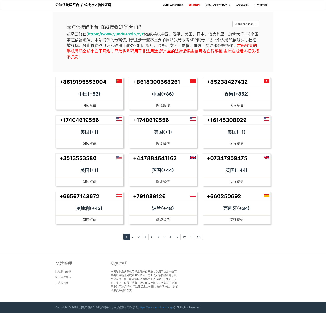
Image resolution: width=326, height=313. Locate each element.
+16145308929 (227, 120)
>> (198, 236)
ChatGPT (195, 4)
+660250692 (224, 196)
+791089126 (149, 196)
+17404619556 (79, 120)
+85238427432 (227, 82)
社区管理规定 (63, 277)
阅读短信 (89, 105)
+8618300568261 (156, 82)
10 (184, 236)
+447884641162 (155, 158)
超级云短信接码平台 (218, 4)
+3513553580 (78, 158)
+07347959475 (227, 158)
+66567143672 (79, 196)
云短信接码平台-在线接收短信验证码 (83, 5)
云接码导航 (242, 4)
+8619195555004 (82, 82)
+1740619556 (151, 120)
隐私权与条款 (63, 271)
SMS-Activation (173, 4)
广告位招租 (261, 4)
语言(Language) (245, 23)
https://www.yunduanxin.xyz (156, 307)
